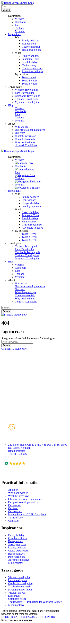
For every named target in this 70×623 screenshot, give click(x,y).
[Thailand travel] (27, 181)
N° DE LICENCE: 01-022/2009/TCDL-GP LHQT (29, 616)
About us (13, 489)
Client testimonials (25, 139)
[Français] (7, 314)
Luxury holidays (30, 55)
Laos (17, 25)
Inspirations (14, 34)
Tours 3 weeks (29, 83)
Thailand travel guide (19, 586)
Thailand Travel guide (27, 99)
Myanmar (20, 31)
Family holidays (30, 40)
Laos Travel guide (24, 92)
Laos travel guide (17, 580)
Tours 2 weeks (29, 80)
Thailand (19, 28)
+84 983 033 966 (17, 453)
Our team (20, 132)
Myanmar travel (16, 604)
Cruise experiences (18, 550)
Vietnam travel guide (19, 577)
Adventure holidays (32, 71)
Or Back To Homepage (14, 348)
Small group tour (17, 544)
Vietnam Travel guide (26, 89)
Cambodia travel (17, 598)
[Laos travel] (25, 175)
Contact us (14, 520)
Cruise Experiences (32, 68)
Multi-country (29, 65)
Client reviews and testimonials (24, 499)
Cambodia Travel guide (27, 95)
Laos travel (14, 595)
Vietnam (19, 18)
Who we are (21, 126)
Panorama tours (16, 556)
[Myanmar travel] (27, 187)
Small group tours (31, 49)
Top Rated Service (16, 467)
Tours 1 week (29, 77)
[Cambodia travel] (25, 169)
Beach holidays (30, 62)
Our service (14, 505)
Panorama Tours (30, 58)
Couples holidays (31, 46)
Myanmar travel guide (20, 589)
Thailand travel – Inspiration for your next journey (35, 601)
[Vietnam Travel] (24, 163)
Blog (10, 105)
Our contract (15, 511)
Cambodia (20, 22)
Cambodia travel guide (20, 583)
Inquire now (20, 314)
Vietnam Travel (16, 592)
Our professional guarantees (30, 129)
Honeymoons (29, 43)
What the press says (25, 135)
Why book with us (25, 142)
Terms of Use (15, 517)
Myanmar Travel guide (27, 102)
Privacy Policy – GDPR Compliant (27, 514)
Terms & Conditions (26, 145)
